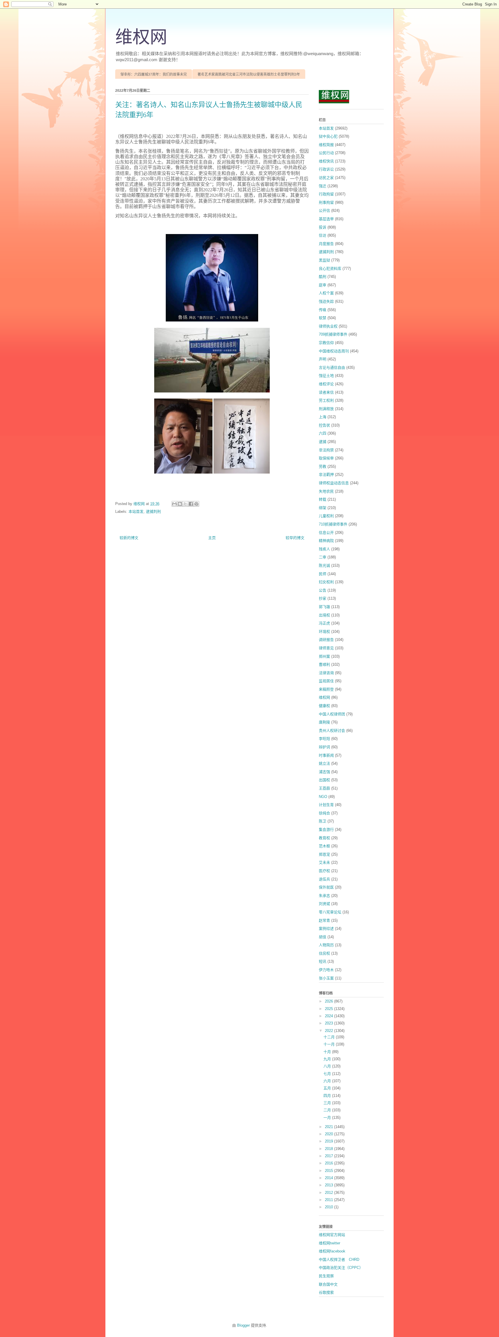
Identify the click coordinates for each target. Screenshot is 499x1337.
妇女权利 (326, 582)
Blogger (243, 1325)
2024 (329, 1016)
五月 (327, 1088)
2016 (329, 1163)
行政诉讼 (326, 169)
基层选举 (326, 219)
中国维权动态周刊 (334, 351)
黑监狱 (324, 260)
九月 (327, 1059)
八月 (327, 1066)
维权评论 (326, 384)
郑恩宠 (324, 854)
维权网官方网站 (332, 1235)
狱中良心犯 (328, 136)
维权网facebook (332, 1251)
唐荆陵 (324, 722)
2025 (329, 1009)
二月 (327, 1110)
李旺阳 (324, 738)
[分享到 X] (185, 504)
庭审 (322, 285)
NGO (323, 796)
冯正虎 (324, 623)
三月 (327, 1103)
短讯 (322, 961)
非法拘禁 (326, 450)
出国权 (324, 780)
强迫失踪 (326, 301)
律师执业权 (328, 326)
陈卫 (322, 821)
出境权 (324, 615)
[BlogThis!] (180, 504)
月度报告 (326, 244)
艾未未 (324, 862)
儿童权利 (326, 516)
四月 (327, 1095)
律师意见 (326, 648)
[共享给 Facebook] (191, 504)
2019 (329, 1141)
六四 (322, 433)
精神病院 (326, 540)
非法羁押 (326, 474)
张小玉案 (326, 978)
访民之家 (326, 177)
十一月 (329, 1044)
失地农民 (326, 491)
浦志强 (324, 772)
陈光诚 (324, 565)
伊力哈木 (326, 970)
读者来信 (326, 392)
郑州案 (324, 656)
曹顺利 (324, 664)
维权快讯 (326, 161)
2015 (329, 1170)
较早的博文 (295, 538)
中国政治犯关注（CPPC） (341, 1267)
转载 (322, 499)
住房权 (324, 953)
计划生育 (326, 805)
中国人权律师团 (332, 714)
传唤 (322, 310)
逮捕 (322, 442)
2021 (329, 1127)
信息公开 (326, 532)
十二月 (329, 1037)
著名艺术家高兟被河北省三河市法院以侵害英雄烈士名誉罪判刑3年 (249, 74)
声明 (322, 359)
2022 (329, 1031)
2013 (329, 1185)
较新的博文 (129, 538)
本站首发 (136, 511)
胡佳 (322, 937)
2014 (329, 1178)
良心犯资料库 (330, 268)
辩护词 (324, 747)
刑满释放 (326, 409)
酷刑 (322, 276)
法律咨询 (326, 673)
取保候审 (326, 458)
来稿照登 (326, 689)
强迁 (322, 186)
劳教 (322, 466)
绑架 (322, 508)
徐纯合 (324, 813)
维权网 (141, 37)
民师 (322, 574)
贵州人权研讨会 (332, 730)
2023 (329, 1023)
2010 (329, 1207)
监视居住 (326, 681)
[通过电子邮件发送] (174, 504)
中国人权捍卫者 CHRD (339, 1259)
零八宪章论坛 (330, 912)
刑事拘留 (326, 202)
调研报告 (326, 639)
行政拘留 (326, 194)
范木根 (324, 846)
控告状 (324, 425)
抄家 (322, 598)
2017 (329, 1156)
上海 (322, 417)
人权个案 (326, 293)
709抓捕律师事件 (333, 334)
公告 (322, 590)
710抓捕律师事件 (333, 524)
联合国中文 (328, 1284)
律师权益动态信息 (334, 483)
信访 (322, 235)
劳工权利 (326, 400)
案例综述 (326, 928)
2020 (329, 1134)
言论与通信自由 (332, 367)
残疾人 (324, 549)
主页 (212, 538)
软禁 (322, 318)
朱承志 (324, 895)
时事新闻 (326, 755)
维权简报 (326, 145)
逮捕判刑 (153, 511)
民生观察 (326, 1276)
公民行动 (326, 153)
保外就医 (326, 887)
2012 (329, 1192)
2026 (329, 1001)
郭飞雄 (324, 607)
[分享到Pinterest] (196, 504)
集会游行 (326, 829)
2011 (329, 1200)
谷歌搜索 (326, 1292)
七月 (327, 1074)
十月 (327, 1052)
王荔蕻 (324, 788)
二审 (322, 557)
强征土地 (326, 375)
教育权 (324, 838)
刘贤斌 (324, 904)
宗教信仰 (326, 343)
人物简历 (326, 945)
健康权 (324, 706)
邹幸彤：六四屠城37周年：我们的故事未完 (153, 74)
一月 (327, 1117)
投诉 (322, 227)
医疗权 (324, 871)
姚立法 (324, 763)
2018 (329, 1149)
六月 (327, 1081)
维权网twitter (329, 1243)
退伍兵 (324, 879)
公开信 (324, 210)
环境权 (324, 631)
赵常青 (324, 920)
